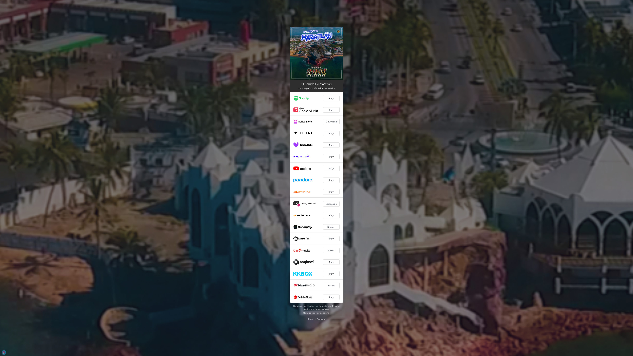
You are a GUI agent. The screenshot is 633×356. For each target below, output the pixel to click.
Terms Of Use (322, 309)
